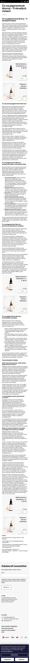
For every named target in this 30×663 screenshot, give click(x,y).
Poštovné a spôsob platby (8, 630)
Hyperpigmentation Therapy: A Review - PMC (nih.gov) (13, 538)
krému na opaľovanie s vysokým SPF (15, 182)
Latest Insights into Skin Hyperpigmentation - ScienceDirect (13, 541)
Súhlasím (21, 659)
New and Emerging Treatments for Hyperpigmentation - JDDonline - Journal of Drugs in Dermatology (15, 551)
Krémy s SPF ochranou (10, 338)
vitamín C (20, 334)
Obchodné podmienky (7, 628)
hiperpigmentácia (22, 115)
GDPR (2, 632)
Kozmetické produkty (10, 342)
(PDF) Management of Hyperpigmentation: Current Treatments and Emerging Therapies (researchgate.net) (14, 546)
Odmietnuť (7, 659)
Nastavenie (14, 655)
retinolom (18, 342)
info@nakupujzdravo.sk (9, 617)
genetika (4, 47)
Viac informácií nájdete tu (12, 650)
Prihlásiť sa (6, 587)
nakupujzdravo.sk (7, 620)
